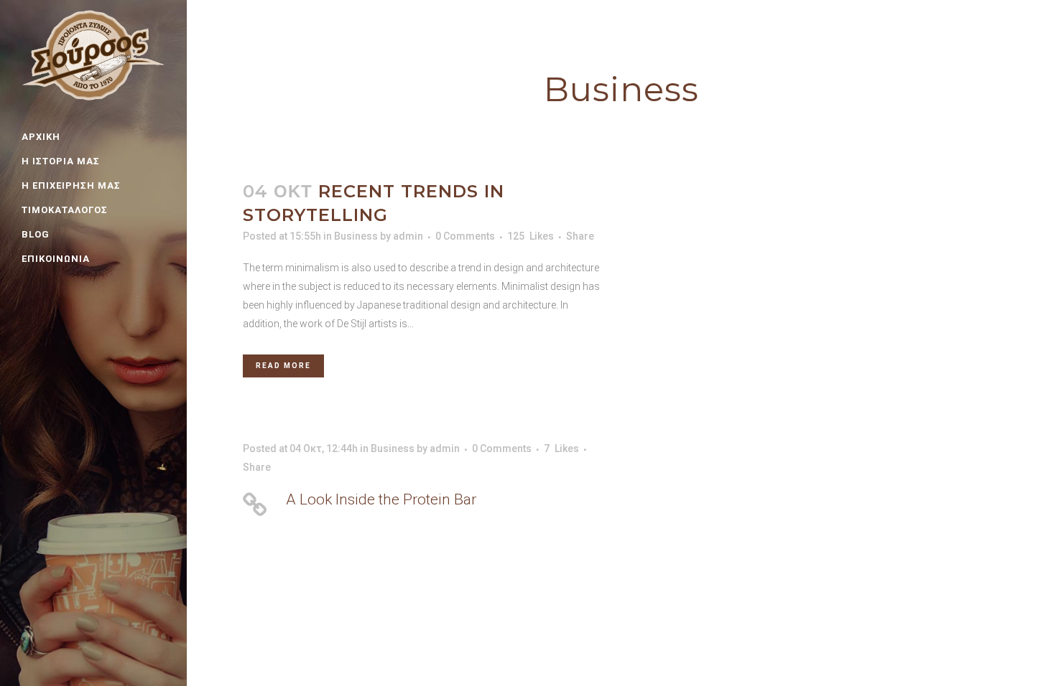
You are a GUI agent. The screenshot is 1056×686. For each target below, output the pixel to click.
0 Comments (465, 236)
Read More (283, 366)
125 (530, 236)
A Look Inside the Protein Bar (381, 499)
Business (356, 236)
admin (408, 236)
